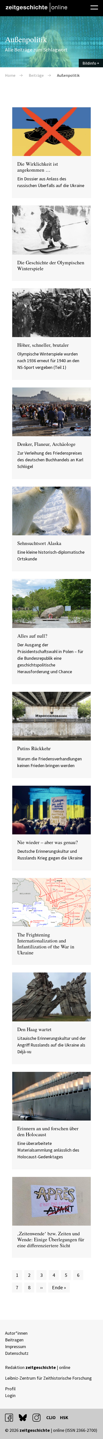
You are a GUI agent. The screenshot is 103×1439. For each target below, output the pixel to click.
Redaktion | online (37, 1367)
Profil (10, 1389)
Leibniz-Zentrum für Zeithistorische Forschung (48, 1378)
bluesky (25, 1417)
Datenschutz (16, 1353)
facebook (11, 1417)
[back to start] (36, 7)
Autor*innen (16, 1333)
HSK (64, 1417)
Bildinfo (89, 63)
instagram (38, 1417)
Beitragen (14, 1340)
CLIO (51, 1417)
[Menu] (94, 6)
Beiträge (36, 75)
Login (10, 1395)
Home (10, 75)
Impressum (15, 1346)
